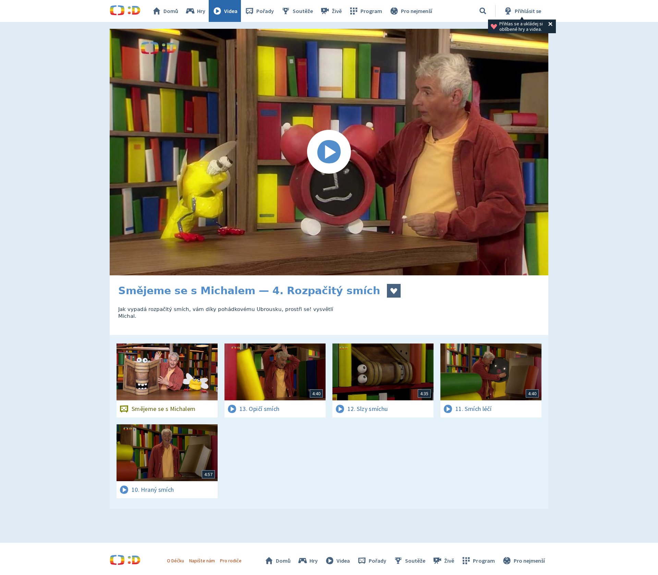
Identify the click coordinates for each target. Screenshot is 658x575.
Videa (230, 11)
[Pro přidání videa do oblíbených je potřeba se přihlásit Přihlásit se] (394, 291)
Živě (337, 11)
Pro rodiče (231, 561)
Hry (201, 11)
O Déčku (175, 561)
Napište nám (202, 561)
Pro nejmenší (416, 11)
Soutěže (303, 11)
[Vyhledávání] (483, 11)
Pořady (265, 11)
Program (371, 11)
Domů (170, 11)
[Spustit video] (329, 152)
